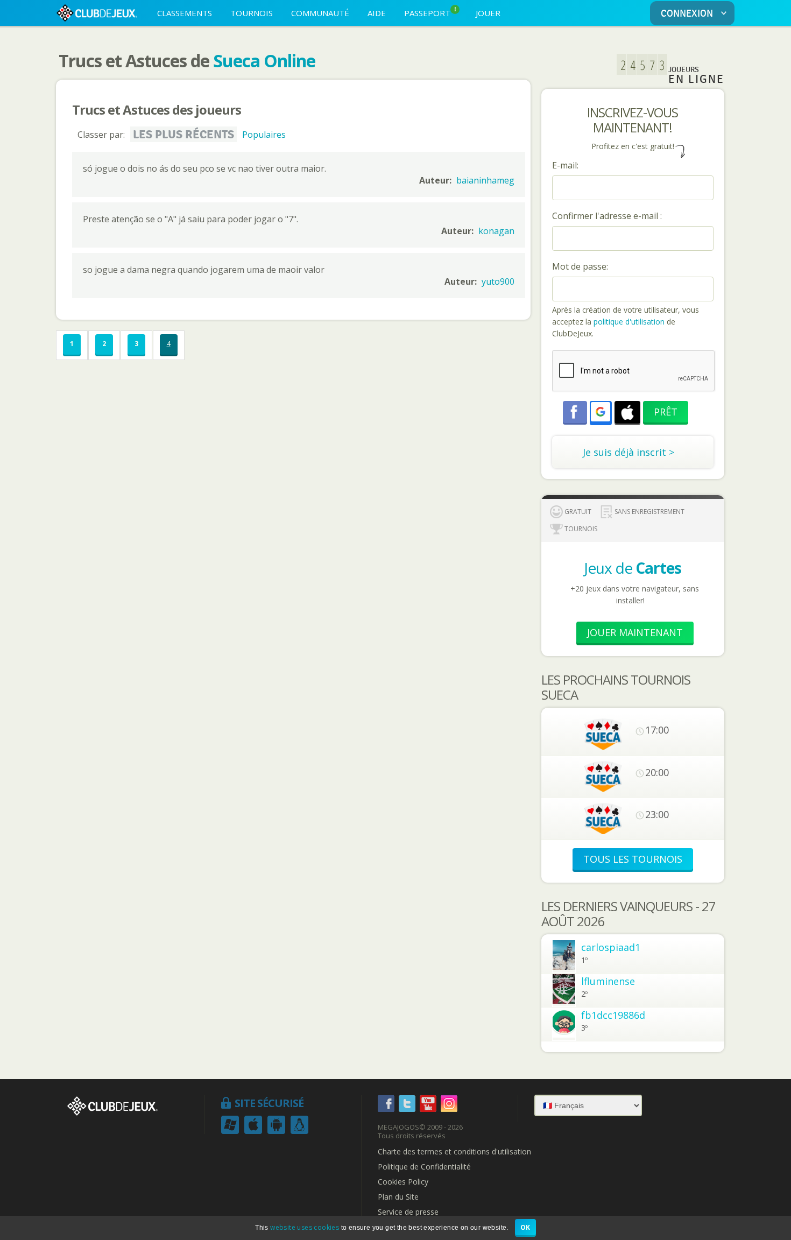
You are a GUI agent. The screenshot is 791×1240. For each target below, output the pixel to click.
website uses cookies (304, 1227)
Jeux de (632, 568)
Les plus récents (183, 134)
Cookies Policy (403, 1181)
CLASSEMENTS (184, 13)
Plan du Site (398, 1196)
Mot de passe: (580, 266)
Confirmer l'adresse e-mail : (607, 216)
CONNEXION (687, 13)
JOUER (488, 13)
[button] (600, 411)
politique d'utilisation (628, 321)
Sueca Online (264, 60)
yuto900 (498, 281)
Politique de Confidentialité (424, 1166)
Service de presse (408, 1212)
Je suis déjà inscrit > (628, 452)
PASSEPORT (430, 12)
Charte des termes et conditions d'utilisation (454, 1151)
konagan (496, 231)
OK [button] (525, 1227)
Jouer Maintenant (635, 632)
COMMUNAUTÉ (320, 13)
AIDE (377, 13)
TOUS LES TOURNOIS (632, 858)
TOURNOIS (251, 13)
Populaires (264, 134)
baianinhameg (485, 180)
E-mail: (565, 165)
